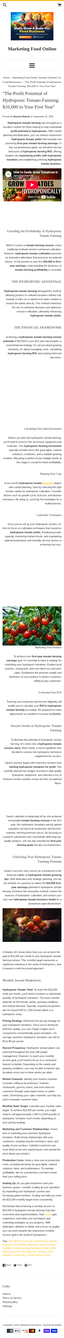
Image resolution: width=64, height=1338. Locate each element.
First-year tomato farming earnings (40, 1241)
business (48, 483)
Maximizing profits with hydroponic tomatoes (25, 1251)
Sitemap (7, 1306)
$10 (10, 1241)
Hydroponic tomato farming (16, 1248)
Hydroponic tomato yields (43, 1248)
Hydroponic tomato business (42, 1244)
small (48, 1214)
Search (7, 1293)
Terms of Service (12, 1297)
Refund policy (10, 1302)
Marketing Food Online (31, 1325)
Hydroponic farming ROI (14, 1244)
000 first (18, 1241)
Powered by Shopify (52, 1325)
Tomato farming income (39, 1255)
